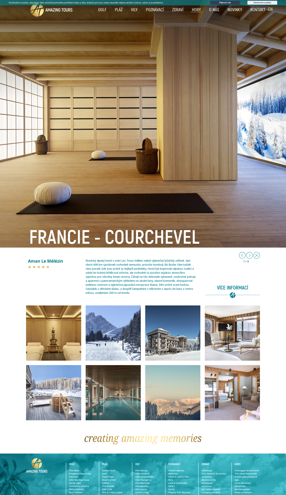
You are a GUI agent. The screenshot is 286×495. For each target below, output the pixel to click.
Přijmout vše (225, 2)
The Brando (108, 486)
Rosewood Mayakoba (80, 473)
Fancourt (73, 476)
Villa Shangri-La (143, 479)
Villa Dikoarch (142, 473)
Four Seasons (76, 492)
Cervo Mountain (243, 483)
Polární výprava (176, 470)
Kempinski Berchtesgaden (242, 488)
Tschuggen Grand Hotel (247, 470)
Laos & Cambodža (177, 483)
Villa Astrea (141, 489)
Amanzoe (206, 486)
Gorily (171, 489)
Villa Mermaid (142, 483)
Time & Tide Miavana (179, 492)
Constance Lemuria (79, 486)
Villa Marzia (141, 470)
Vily (134, 10)
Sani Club (107, 489)
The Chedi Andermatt (246, 473)
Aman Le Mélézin (243, 492)
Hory (196, 10)
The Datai (74, 470)
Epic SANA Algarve (211, 489)
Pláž (119, 10)
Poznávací (155, 10)
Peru (170, 479)
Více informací (232, 288)
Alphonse (173, 473)
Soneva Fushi (109, 470)
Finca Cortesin (76, 489)
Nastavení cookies (262, 2)
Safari (171, 486)
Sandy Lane (75, 483)
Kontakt (257, 10)
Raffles (105, 483)
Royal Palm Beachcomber (109, 478)
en (270, 9)
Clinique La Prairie (211, 492)
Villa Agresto (141, 486)
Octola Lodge (142, 492)
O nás (214, 10)
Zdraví (178, 10)
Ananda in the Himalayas (209, 481)
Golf (102, 10)
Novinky (234, 10)
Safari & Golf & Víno (178, 476)
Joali (104, 473)
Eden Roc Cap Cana (79, 479)
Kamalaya (207, 470)
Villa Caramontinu (144, 476)
